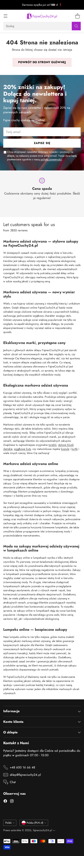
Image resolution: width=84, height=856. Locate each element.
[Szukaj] (76, 26)
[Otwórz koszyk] (77, 16)
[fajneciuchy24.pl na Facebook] (5, 802)
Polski (8, 823)
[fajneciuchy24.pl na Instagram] (11, 802)
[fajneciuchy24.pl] (42, 16)
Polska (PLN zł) (35, 823)
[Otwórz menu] (5, 16)
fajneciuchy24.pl (42, 830)
